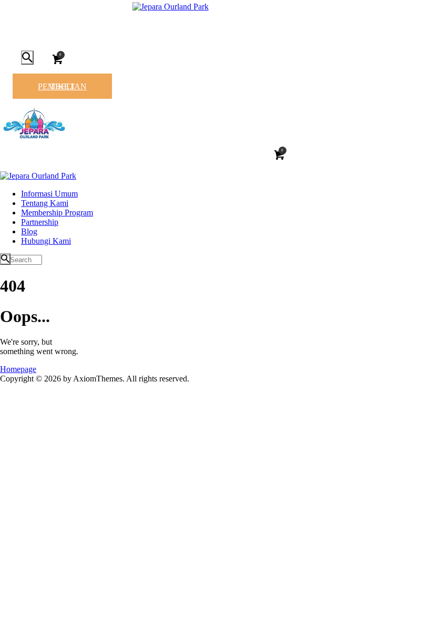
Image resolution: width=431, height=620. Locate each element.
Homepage (18, 369)
